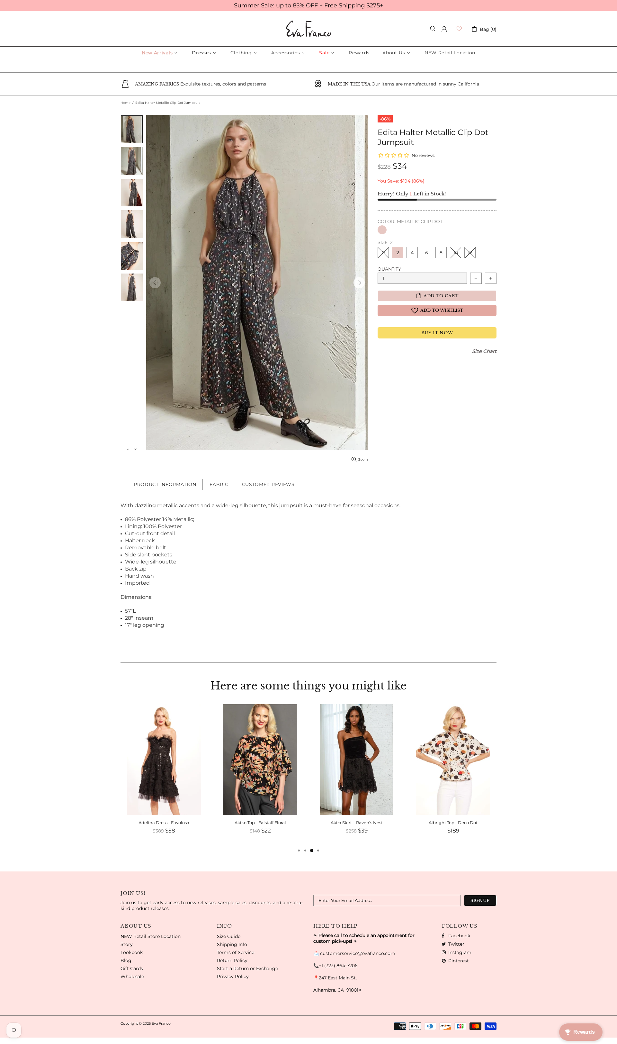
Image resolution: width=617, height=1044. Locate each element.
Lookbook (132, 952)
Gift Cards (132, 968)
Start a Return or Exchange (247, 968)
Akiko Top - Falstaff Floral (260, 822)
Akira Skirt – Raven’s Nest (357, 822)
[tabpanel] (164, 775)
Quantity (389, 269)
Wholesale (132, 976)
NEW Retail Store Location (151, 936)
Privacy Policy (233, 976)
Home (125, 103)
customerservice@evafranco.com (357, 953)
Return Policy (232, 960)
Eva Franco (308, 29)
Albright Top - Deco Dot (453, 822)
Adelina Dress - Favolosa (164, 822)
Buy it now (437, 333)
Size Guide (228, 936)
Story (127, 944)
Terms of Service (235, 952)
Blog (126, 960)
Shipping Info (232, 944)
